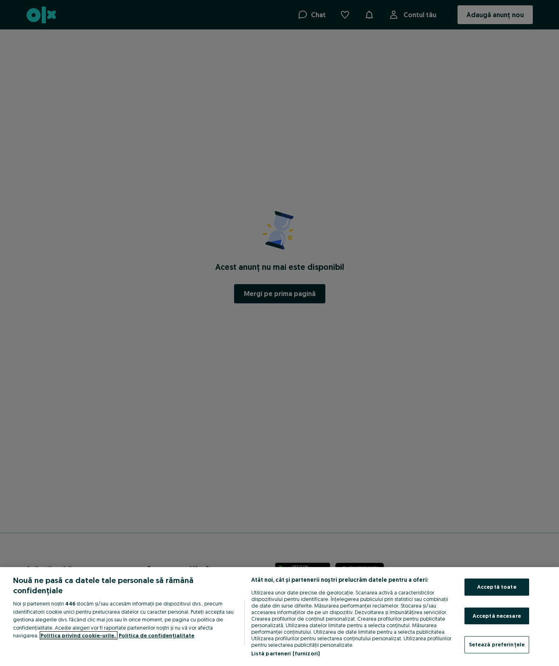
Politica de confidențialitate (156, 635)
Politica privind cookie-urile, (79, 635)
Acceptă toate (496, 586)
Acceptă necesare (497, 615)
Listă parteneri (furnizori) (285, 653)
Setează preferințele (497, 644)
